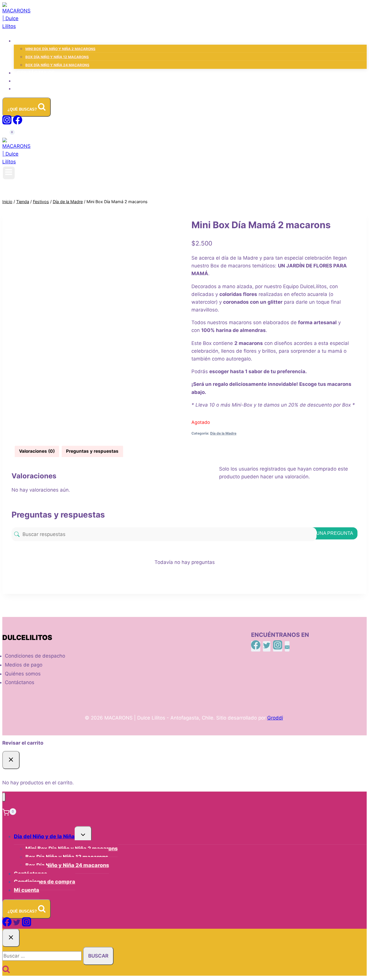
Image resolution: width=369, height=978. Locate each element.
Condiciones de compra (49, 81)
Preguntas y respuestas (92, 451)
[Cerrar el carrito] (11, 760)
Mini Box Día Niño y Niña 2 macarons (60, 49)
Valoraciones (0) (37, 451)
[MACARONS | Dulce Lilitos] (16, 26)
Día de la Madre (223, 433)
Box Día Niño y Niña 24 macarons (57, 65)
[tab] (37, 451)
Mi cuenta (30, 88)
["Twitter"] (266, 646)
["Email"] (287, 646)
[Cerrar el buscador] (11, 938)
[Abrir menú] (8, 173)
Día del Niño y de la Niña (44, 836)
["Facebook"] (17, 123)
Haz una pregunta (329, 533)
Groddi (275, 718)
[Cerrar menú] (3, 797)
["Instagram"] (7, 123)
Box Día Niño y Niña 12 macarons (57, 57)
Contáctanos (36, 72)
